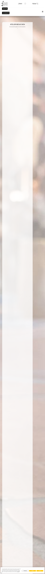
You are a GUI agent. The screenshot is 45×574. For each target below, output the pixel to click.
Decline (32, 570)
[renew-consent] (1, 573)
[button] (29, 12)
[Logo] (4, 3)
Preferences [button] (18, 571)
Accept (40, 570)
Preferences (25, 570)
